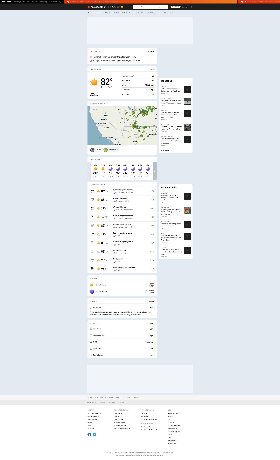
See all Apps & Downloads (149, 419)
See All (152, 323)
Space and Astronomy (174, 431)
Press (89, 425)
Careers (90, 422)
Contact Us (91, 428)
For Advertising (118, 419)
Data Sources (159, 455)
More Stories (165, 150)
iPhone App (144, 413)
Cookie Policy (138, 455)
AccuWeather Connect (120, 425)
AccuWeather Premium (147, 427)
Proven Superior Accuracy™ (95, 413)
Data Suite (25, 2)
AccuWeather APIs (119, 422)
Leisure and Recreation (174, 425)
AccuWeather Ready (174, 413)
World (90, 398)
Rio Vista (136, 398)
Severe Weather (172, 428)
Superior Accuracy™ (54, 2)
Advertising (43, 2)
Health (170, 419)
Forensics (34, 2)
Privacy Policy (129, 455)
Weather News (172, 441)
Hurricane (171, 422)
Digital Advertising (93, 419)
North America (100, 398)
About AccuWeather (93, 416)
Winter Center (172, 444)
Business (170, 416)
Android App (144, 416)
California (126, 398)
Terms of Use (120, 455)
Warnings (17, 2)
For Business (6, 2)
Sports (170, 435)
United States (114, 398)
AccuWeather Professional (149, 430)
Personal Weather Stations (122, 428)
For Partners (117, 416)
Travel (170, 438)
